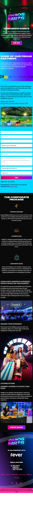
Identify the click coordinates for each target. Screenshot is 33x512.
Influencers (22, 474)
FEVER (28, 490)
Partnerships (14, 474)
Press (8, 474)
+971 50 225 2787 (23, 103)
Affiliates (29, 474)
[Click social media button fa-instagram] (12, 483)
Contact (3, 474)
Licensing (16, 478)
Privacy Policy (13, 186)
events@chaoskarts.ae (8, 103)
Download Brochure (16, 427)
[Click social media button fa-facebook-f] (21, 483)
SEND (16, 178)
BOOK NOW (16, 43)
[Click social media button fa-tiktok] (16, 483)
